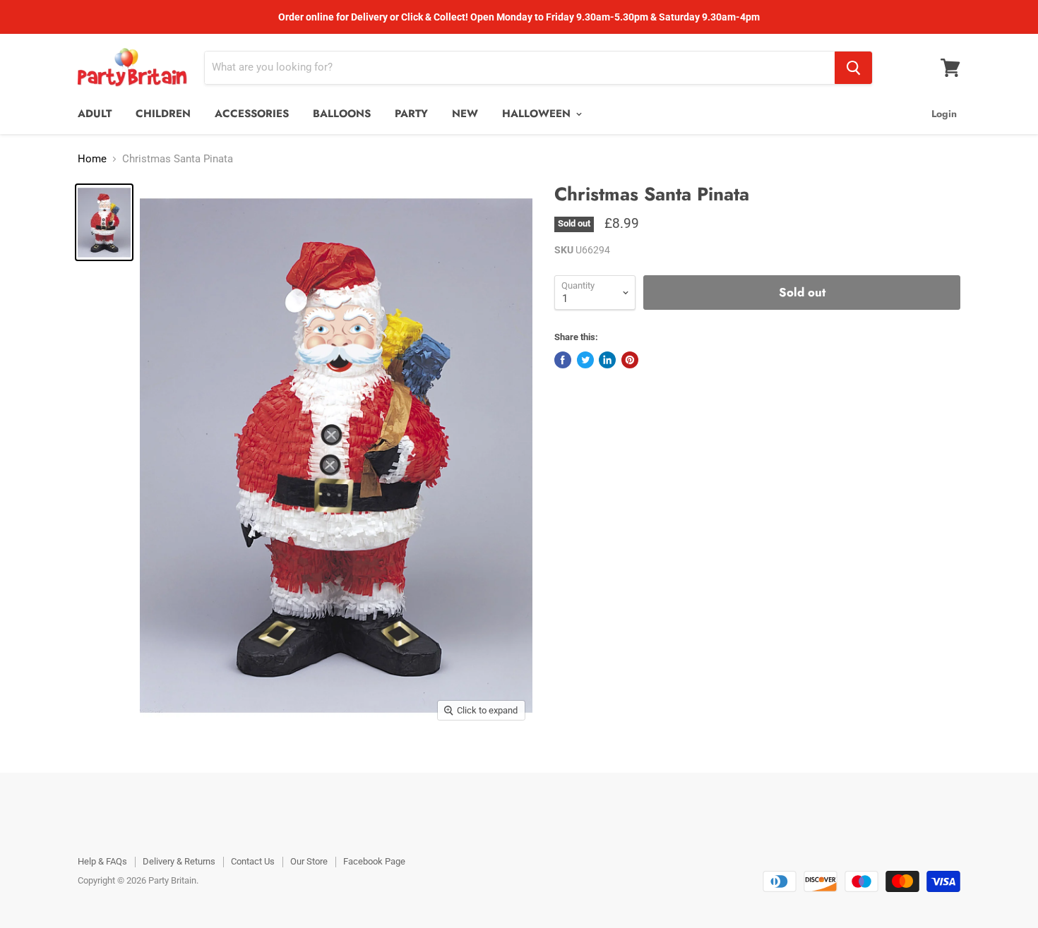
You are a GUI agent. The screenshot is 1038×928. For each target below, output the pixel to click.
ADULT (95, 113)
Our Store (309, 861)
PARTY (411, 113)
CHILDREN (163, 113)
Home (92, 159)
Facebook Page (374, 861)
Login (944, 114)
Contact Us (253, 861)
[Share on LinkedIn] (607, 359)
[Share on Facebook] (562, 359)
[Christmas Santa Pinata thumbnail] (104, 222)
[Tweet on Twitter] (585, 359)
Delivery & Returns (179, 861)
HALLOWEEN (538, 113)
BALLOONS (342, 113)
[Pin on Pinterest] (629, 359)
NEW (465, 113)
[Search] (853, 68)
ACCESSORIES (252, 113)
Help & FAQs (102, 861)
